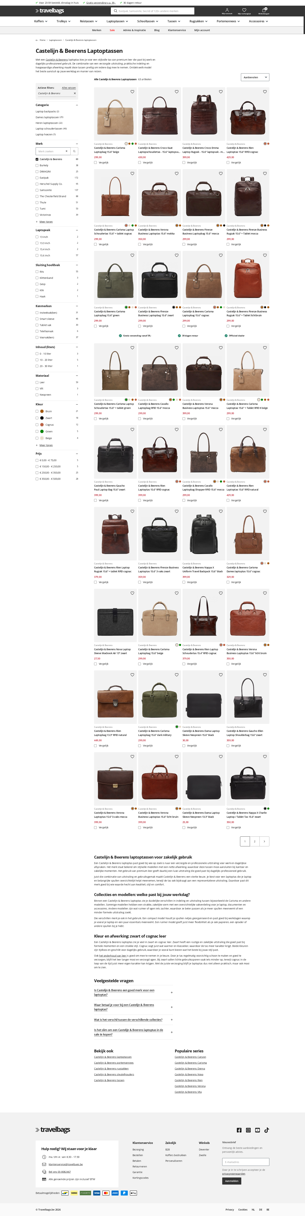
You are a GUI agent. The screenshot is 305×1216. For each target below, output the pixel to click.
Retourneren (140, 1166)
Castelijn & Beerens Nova (189, 1074)
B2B (167, 1149)
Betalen (137, 1160)
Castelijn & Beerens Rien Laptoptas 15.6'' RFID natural (242, 487)
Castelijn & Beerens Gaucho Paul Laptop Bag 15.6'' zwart (109, 487)
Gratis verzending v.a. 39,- (101, 2)
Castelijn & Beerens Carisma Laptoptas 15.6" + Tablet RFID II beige (247, 405)
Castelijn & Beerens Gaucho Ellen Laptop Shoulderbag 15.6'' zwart (245, 732)
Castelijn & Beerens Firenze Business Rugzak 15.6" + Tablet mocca (247, 231)
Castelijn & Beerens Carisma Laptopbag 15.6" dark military (154, 732)
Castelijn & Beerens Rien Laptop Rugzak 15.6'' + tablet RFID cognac (112, 569)
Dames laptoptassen (49, 117)
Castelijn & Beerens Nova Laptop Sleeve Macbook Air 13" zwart (112, 651)
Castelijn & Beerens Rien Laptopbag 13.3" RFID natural (110, 732)
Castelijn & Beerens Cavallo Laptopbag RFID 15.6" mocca (154, 405)
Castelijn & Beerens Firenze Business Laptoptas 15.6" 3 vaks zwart (158, 569)
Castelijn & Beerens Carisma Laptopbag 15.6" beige (109, 149)
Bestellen (138, 1155)
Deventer (204, 1149)
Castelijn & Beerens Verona (190, 1086)
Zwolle (202, 1155)
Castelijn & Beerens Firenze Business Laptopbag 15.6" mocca (201, 231)
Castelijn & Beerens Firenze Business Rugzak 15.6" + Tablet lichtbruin (247, 313)
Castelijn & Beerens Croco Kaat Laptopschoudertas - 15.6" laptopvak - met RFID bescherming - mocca (159, 150)
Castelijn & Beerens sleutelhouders (114, 1074)
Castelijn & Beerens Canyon (190, 1057)
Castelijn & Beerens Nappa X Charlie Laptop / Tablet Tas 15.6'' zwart (247, 814)
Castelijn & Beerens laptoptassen (113, 1057)
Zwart (224, 225)
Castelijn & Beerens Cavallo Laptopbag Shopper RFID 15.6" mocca (203, 487)
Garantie (137, 1172)
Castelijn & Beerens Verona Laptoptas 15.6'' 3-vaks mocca (110, 814)
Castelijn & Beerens (57, 59)
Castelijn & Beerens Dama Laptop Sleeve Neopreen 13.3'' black (201, 814)
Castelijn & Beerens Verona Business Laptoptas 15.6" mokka (156, 231)
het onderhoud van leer (113, 955)
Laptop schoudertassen (51, 128)
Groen (132, 144)
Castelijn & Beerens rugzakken (111, 1068)
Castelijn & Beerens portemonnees (114, 1062)
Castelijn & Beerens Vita (188, 1092)
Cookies (242, 1209)
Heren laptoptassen (49, 123)
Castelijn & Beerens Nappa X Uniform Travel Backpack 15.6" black (203, 569)
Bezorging (138, 1149)
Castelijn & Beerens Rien (189, 1080)
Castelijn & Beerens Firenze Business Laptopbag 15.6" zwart (156, 313)
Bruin (129, 144)
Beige (129, 225)
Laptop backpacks (47, 111)
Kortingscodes (141, 1177)
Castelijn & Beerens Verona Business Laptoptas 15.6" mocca (200, 405)
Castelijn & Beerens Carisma (191, 1062)
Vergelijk (103, 162)
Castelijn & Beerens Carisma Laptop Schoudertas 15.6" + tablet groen (114, 405)
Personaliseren (173, 1160)
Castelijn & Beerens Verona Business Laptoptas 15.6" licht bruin (247, 651)
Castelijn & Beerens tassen (109, 1080)
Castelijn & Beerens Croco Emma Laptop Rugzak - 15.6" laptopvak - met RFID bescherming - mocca (204, 150)
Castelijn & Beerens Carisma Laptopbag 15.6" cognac (198, 313)
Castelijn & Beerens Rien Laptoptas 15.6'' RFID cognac (242, 149)
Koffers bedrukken (175, 1155)
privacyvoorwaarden (233, 1173)
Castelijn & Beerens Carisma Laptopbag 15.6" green (109, 313)
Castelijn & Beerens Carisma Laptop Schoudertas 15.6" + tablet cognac (114, 231)
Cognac (136, 144)
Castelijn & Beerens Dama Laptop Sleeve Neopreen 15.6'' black (201, 732)
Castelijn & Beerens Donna (190, 1068)
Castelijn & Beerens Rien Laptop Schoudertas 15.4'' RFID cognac (200, 651)
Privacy (230, 1209)
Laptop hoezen (45, 134)
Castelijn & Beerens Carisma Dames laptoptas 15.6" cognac (243, 569)
